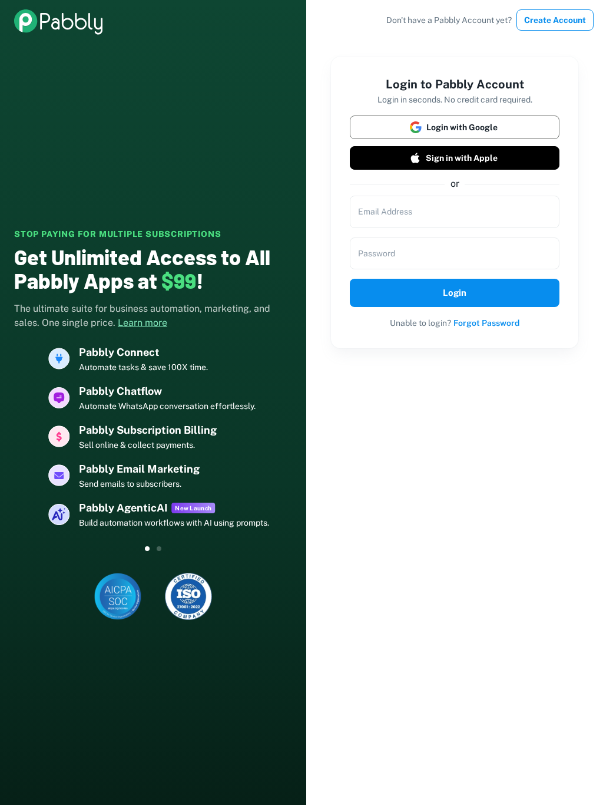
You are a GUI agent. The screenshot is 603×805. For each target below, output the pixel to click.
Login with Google (462, 127)
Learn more (142, 322)
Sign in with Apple (462, 158)
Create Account (555, 20)
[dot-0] (147, 548)
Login (454, 293)
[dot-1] (159, 548)
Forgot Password (486, 323)
